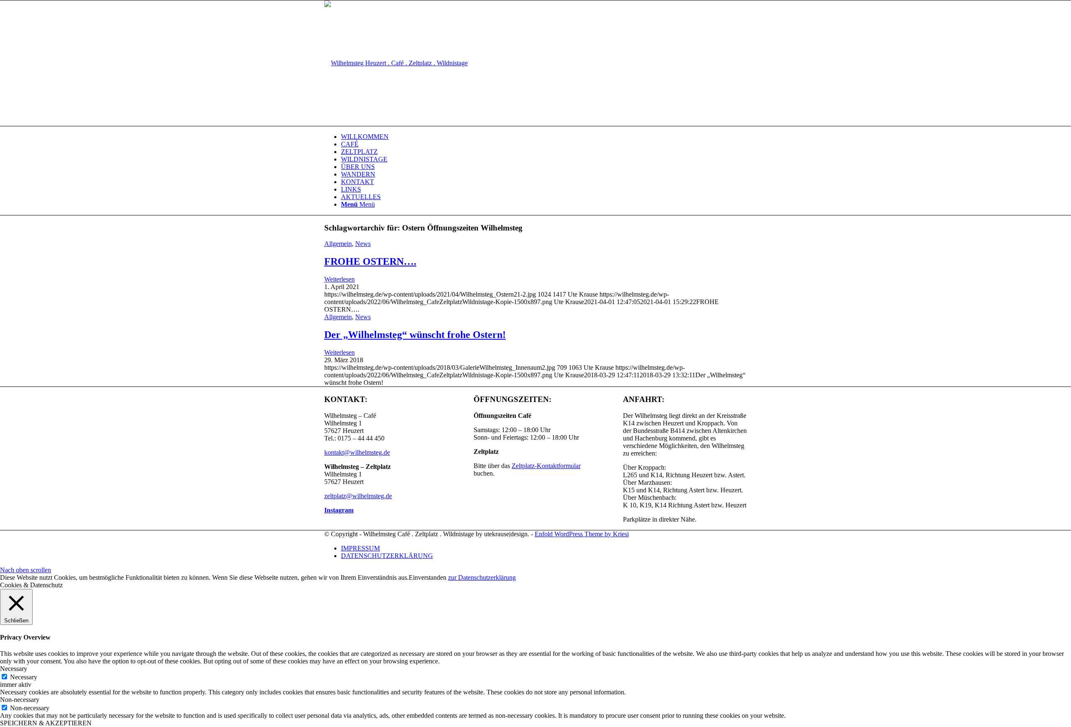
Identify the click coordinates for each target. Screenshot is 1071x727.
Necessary (23, 677)
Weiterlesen (339, 279)
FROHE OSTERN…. (370, 261)
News (363, 243)
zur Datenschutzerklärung (482, 577)
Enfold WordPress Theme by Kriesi (582, 534)
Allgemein (338, 243)
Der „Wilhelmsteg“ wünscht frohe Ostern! (415, 334)
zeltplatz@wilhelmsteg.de (358, 495)
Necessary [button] (13, 668)
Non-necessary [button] (19, 699)
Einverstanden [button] (427, 577)
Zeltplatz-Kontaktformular (546, 465)
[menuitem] (544, 137)
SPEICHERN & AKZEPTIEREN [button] (46, 723)
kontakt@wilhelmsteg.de (357, 452)
